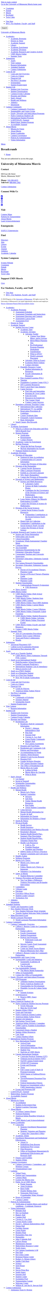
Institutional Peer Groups (29, 1147)
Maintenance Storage (24, 1244)
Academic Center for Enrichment (28, 442)
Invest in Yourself (22, 781)
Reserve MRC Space (28, 997)
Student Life (10, 711)
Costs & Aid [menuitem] (10, 72)
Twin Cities (10, 17)
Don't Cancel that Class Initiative (33, 387)
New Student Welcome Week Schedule (31, 911)
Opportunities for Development (32, 986)
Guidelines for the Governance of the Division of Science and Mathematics (37, 492)
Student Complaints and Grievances (34, 854)
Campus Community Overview (23, 924)
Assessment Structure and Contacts (29, 316)
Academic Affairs (22, 1136)
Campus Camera (22, 1200)
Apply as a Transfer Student (21, 653)
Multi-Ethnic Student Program (22, 1094)
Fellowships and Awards (25, 537)
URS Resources (31, 587)
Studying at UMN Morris (30, 1052)
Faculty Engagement (28, 933)
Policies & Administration (20, 1202)
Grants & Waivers (22, 689)
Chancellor (20, 1125)
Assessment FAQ (22, 321)
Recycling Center (22, 1255)
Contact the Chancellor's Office (32, 1133)
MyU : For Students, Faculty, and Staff (21, 295)
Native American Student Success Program (32, 1004)
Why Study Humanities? (29, 475)
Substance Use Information (30, 871)
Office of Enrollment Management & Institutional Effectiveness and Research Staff (34, 1153)
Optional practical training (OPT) (33, 1059)
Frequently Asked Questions (31, 418)
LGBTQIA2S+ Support (20, 1092)
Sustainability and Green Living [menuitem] (23, 111)
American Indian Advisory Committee (30, 1023)
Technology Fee (22, 898)
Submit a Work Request (29, 755)
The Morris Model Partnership (32, 970)
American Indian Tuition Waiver (28, 691)
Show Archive (21, 589)
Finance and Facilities (24, 1158)
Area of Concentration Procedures (29, 633)
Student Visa (25, 1050)
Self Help (29, 799)
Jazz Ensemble (21, 548)
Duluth (8, 11)
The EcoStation (26, 966)
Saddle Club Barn (22, 1261)
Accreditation (21, 1103)
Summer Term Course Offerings (28, 636)
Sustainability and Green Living (23, 957)
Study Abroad (16, 777)
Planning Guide (26, 578)
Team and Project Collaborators (28, 638)
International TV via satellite (31, 409)
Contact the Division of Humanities (33, 477)
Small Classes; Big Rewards (26, 422)
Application (24, 435)
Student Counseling (27, 794)
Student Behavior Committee (31, 876)
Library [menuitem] (13, 45)
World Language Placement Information (31, 920)
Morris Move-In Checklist (35, 772)
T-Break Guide (21, 889)
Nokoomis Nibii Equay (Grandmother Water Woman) (31, 1194)
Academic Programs (18, 310)
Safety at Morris (22, 874)
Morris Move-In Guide (29, 768)
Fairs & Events (31, 396)
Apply (8, 651)
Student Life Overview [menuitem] (19, 89)
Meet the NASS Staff (28, 1008)
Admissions (10, 642)
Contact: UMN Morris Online (27, 629)
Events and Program (28, 1065)
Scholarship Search (23, 702)
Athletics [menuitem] (14, 102)
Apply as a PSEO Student (21, 671)
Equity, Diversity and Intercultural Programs (27, 977)
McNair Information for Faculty (32, 448)
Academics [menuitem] (10, 36)
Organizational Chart (24, 1169)
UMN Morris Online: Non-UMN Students (32, 603)
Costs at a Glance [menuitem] (17, 76)
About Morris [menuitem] (11, 127)
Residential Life (22, 722)
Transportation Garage (24, 1281)
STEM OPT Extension (29, 1063)
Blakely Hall (30, 741)
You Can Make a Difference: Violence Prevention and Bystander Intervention (33, 882)
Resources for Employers (35, 398)
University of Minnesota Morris (13, 32)
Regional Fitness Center (25, 1257)
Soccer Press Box (22, 1270)
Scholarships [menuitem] (15, 83)
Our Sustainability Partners (26, 968)
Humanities (20, 1237)
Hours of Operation (23, 1197)
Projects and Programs (29, 937)
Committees (20, 887)
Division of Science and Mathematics (30, 479)
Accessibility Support (19, 1096)
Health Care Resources (29, 843)
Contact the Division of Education (33, 464)
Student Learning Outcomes (26, 1107)
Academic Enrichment (19, 426)
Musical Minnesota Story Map (32, 951)
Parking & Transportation (10, 217)
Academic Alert (26, 330)
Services (28, 796)
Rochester (9, 15)
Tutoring (23, 380)
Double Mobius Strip (28, 1191)
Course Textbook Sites (29, 415)
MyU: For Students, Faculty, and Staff (20, 24)
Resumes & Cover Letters (35, 393)
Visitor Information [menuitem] (18, 140)
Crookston (10, 8)
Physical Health (22, 823)
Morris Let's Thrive (27, 792)
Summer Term (16, 631)
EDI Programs (21, 979)
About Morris (6, 219)
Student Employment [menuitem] (19, 85)
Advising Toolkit (31, 334)
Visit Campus (11, 706)
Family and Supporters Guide (22, 907)
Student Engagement (28, 935)
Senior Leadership (18, 1122)
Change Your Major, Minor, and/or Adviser (38, 337)
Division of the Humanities (26, 466)
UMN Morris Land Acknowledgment (30, 1120)
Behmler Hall (21, 1211)
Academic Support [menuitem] (18, 43)
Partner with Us (26, 931)
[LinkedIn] (25, 205)
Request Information (18, 708)
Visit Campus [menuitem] (16, 63)
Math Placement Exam (19, 915)
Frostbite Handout (32, 847)
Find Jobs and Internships (35, 391)
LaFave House (21, 1241)
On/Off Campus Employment (31, 1061)
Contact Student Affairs (24, 1037)
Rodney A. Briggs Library (26, 1259)
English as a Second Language (32, 473)
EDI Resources (21, 995)
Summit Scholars (26, 992)
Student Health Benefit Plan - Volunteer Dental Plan (31, 839)
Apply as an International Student (23, 660)
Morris (8, 13)
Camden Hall (21, 1217)
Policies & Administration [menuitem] (20, 138)
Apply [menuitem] (13, 61)
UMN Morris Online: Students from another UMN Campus (29, 599)
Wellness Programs (23, 858)
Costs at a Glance (17, 684)
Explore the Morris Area (25, 1180)
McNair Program (22, 444)
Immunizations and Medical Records (34, 830)
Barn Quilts (24, 1189)
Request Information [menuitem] (18, 65)
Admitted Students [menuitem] (18, 67)
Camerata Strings (22, 545)
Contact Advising (32, 365)
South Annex (21, 1272)
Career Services (26, 389)
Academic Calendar (8, 253)
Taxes (22, 1067)
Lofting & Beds (31, 770)
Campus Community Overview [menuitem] (23, 109)
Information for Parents (29, 816)
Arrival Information (27, 1045)
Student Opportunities (24, 583)
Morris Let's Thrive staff (29, 863)
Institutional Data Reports (30, 1144)
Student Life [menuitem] (10, 87)
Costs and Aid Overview (20, 682)
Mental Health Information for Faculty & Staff (31, 813)
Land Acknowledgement (10, 221)
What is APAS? (36, 354)
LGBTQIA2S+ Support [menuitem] (20, 120)
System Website (7, 263)
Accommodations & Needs (30, 752)
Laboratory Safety (32, 484)
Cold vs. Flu (30, 845)
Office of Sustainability (24, 973)
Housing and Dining (18, 719)
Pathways (19, 990)
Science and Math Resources (31, 482)
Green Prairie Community (35, 739)
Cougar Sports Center (24, 1222)
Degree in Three (17, 323)
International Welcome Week (31, 1048)
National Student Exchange (26, 451)
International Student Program (22, 1039)
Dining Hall (20, 1226)
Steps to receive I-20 (23, 669)
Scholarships (15, 695)
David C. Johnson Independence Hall (32, 729)
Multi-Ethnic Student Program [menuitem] (22, 122)
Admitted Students (13, 904)
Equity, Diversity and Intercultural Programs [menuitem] (27, 113)
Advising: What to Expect (35, 360)
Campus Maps (6, 214)
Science (18, 1263)
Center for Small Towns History (32, 948)
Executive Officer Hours (25, 893)
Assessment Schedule (24, 312)
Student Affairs (21, 1160)
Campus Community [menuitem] (14, 107)
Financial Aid (16, 686)
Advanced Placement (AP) (21, 645)
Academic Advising (28, 332)
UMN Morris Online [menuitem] (19, 54)
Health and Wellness (18, 788)
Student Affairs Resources (25, 1032)
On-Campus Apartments (34, 744)
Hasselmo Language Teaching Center (30, 404)
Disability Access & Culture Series (33, 988)
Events (3, 247)
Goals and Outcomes (24, 1012)
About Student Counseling (35, 807)
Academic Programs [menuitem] (18, 39)
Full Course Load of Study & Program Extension (31, 1071)
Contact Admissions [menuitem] (18, 69)
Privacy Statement (7, 303)
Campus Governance (19, 1162)
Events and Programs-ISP (25, 1089)
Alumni (4, 249)
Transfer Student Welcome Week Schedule (32, 913)
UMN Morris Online (19, 592)
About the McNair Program (31, 446)
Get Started (20, 779)
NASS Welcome (26, 1006)
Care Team (20, 1034)
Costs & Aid (10, 680)
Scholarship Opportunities (25, 783)
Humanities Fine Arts (24, 1235)
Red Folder (29, 805)
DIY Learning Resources (30, 385)
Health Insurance (26, 827)
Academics (10, 308)
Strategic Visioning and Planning (33, 1131)
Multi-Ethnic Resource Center (27, 1246)
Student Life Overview (19, 713)
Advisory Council (27, 946)
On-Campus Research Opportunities (29, 563)
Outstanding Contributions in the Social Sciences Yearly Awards (36, 517)
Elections (19, 891)
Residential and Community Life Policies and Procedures (32, 749)
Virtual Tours (21, 1173)
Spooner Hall (30, 735)
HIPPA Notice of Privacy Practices (33, 852)
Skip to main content (9, 2)
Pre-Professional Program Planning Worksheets (37, 347)
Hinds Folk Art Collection (30, 521)
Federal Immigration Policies (31, 1083)
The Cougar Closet (32, 400)
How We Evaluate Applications (28, 678)
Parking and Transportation (26, 1175)
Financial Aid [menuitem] (16, 78)
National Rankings (23, 1114)
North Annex (21, 1248)
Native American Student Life (31, 984)
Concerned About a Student (26, 1030)
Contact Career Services (34, 402)
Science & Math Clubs (34, 497)
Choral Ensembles (22, 539)
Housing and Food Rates (29, 746)
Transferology (35, 352)
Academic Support (18, 325)
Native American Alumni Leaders (28, 1015)
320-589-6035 (12, 180)
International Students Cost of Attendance (31, 667)
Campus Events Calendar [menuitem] (20, 94)
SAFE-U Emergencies (9, 231)
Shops (18, 1268)
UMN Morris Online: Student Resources (31, 616)
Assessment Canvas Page (25, 319)
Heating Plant (21, 1233)
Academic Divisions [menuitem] (18, 50)
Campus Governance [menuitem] (19, 135)
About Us (24, 1142)
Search (4, 28)
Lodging (14, 1171)
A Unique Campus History (26, 1111)
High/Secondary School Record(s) (29, 662)
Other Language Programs (30, 471)
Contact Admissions (8, 187)
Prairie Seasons (26, 1184)
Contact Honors (26, 440)
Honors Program (22, 433)
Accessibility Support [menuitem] (19, 124)
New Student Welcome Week (22, 909)
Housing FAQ (25, 759)
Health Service (26, 825)
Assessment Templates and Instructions (30, 314)
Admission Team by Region (21, 1290)
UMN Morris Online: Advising (32, 618)
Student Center (21, 1277)
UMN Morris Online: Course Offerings (31, 609)
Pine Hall (28, 733)
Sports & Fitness (22, 821)
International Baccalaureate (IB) (23, 649)
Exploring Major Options (35, 363)
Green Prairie (21, 1230)
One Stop (9, 21)
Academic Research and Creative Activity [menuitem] (27, 52)
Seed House (20, 1266)
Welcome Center (22, 1283)
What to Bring (30, 774)
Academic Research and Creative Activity (27, 532)
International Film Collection (31, 407)
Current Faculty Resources (30, 468)
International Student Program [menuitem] (22, 118)
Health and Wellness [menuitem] (18, 100)
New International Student (26, 1041)
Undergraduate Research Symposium (34, 585)
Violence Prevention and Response (29, 878)
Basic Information (27, 420)
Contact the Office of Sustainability (29, 975)
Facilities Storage (22, 1228)
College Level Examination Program (25, 647)
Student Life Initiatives (24, 1019)
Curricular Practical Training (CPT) (33, 1056)
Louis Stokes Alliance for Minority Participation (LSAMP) (33, 500)
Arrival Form (25, 1043)
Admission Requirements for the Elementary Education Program (28, 551)
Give (3, 283)
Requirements (25, 437)
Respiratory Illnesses (28, 832)
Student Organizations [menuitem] (19, 91)
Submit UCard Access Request (32, 757)
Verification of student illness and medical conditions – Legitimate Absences (31, 1205)
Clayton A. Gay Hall (33, 737)
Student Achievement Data (26, 1105)
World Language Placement (36, 357)
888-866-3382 (15, 182)
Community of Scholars (25, 697)
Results (18, 640)
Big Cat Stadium (22, 1213)
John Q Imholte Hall (23, 1239)
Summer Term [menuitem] (16, 56)
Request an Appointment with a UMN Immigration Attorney (32, 1086)
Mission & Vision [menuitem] (17, 129)
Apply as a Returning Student (22, 673)
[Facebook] (25, 196)
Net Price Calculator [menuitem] (18, 80)
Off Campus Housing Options (31, 763)
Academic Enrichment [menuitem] (19, 47)
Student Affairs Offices (24, 1010)
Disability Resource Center (30, 367)
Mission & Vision (17, 1100)
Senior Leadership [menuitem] (18, 133)
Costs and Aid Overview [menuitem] (20, 74)
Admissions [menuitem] (10, 58)
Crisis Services (26, 810)
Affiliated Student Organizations (32, 981)
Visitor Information (18, 1208)
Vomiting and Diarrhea (34, 849)
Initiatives (24, 865)
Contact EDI (20, 999)
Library (4, 244)
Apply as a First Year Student (22, 675)
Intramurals (15, 902)
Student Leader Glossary (25, 896)
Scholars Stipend (22, 700)
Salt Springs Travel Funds (25, 1021)
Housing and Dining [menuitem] (18, 96)
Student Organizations (19, 715)
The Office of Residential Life (31, 766)
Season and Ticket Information (27, 534)
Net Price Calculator (18, 693)
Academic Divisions (18, 453)
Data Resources (26, 1149)
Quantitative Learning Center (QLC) (34, 382)
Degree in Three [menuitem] (17, 41)
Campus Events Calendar (20, 717)
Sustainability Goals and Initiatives (29, 959)
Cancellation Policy (23, 785)
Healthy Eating (21, 856)
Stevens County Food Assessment (33, 944)
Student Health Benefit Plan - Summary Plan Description (31, 835)
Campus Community (14, 922)
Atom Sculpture (26, 1186)
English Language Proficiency (27, 664)
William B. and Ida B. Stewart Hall (29, 1285)
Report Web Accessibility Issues (23, 303)
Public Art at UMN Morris (26, 1182)
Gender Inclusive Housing (30, 761)
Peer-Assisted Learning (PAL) (32, 378)
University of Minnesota (24, 299)
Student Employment (19, 704)
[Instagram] (25, 203)
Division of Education (24, 455)
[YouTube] (25, 201)
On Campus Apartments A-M (27, 1250)
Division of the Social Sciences (27, 508)
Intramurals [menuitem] (15, 105)
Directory (4, 240)
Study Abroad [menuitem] (16, 98)
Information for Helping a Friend (33, 819)
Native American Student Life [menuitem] (22, 116)
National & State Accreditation (32, 457)
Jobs (2, 242)
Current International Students (27, 1054)
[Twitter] (25, 198)
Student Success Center (24, 327)
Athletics (4, 251)
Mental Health (21, 790)
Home (8, 154)
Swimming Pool (22, 1279)
